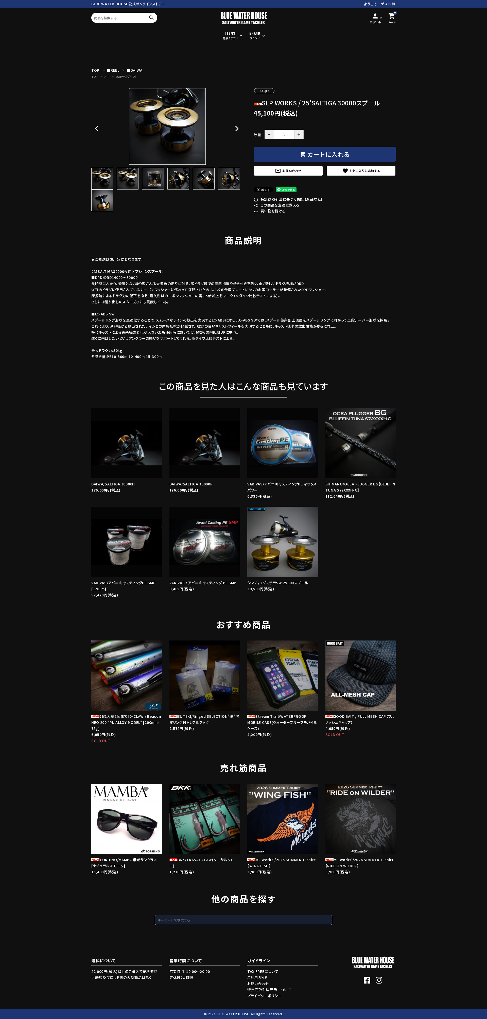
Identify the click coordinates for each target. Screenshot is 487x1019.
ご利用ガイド (257, 977)
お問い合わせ (288, 171)
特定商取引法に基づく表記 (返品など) (288, 199)
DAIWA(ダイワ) (126, 76)
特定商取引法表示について (269, 989)
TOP (94, 76)
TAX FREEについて (262, 971)
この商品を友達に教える (276, 204)
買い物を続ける (270, 210)
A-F (107, 76)
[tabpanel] (167, 126)
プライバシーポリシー (264, 995)
